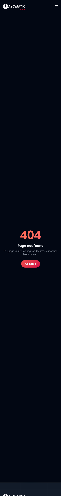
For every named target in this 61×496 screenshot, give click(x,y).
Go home (30, 263)
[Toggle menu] (56, 7)
